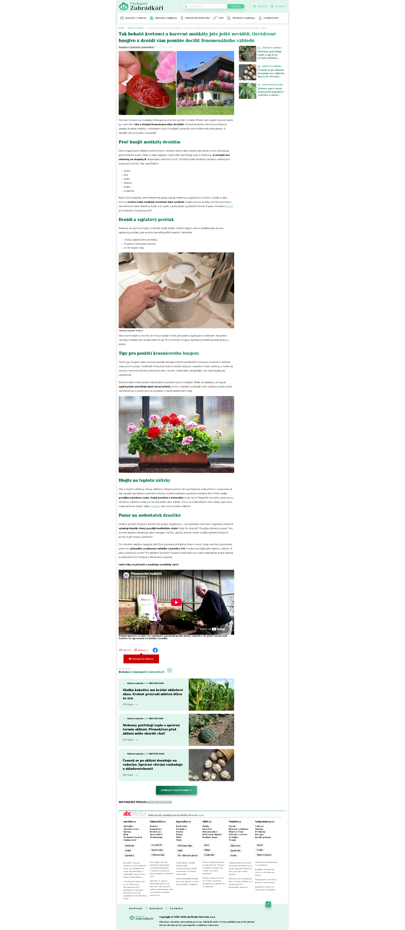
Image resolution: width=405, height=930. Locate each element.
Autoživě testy (131, 829)
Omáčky (259, 829)
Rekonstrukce (210, 832)
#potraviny (157, 850)
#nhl (180, 850)
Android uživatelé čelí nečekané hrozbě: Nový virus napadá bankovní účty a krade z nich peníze (240, 868)
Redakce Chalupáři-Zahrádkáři (136, 47)
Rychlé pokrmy (263, 837)
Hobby (205, 826)
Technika (233, 837)
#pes (206, 845)
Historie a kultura (238, 829)
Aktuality (128, 826)
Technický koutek (132, 837)
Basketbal (181, 826)
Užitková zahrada (243, 18)
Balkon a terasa (136, 18)
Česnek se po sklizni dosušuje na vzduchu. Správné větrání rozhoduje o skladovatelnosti (153, 765)
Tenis (179, 840)
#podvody (235, 850)
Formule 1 (181, 829)
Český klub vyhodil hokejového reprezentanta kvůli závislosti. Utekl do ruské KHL (186, 868)
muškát (167, 802)
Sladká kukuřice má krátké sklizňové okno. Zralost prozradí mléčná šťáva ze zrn (153, 694)
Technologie (156, 837)
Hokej (179, 834)
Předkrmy (260, 832)
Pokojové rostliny (197, 18)
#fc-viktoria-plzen (187, 855)
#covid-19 (156, 845)
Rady (125, 834)
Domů (121, 28)
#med (259, 845)
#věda (233, 855)
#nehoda (129, 845)
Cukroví (259, 826)
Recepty (259, 834)
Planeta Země (236, 832)
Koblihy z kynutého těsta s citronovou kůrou (264, 872)
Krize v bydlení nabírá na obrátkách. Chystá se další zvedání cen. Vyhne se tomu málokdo (213, 868)
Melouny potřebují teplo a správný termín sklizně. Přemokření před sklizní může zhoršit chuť (151, 729)
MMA (178, 837)
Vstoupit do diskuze (142, 659)
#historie (235, 845)
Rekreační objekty (212, 834)
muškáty (155, 506)
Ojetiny (127, 832)
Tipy (221, 18)
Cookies (176, 908)
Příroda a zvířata (238, 834)
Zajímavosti (271, 18)
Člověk (232, 826)
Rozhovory (155, 832)
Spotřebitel (156, 834)
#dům (207, 850)
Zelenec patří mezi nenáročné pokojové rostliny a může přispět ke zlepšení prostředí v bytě (271, 95)
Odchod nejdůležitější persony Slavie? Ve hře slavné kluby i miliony (187, 881)
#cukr (260, 850)
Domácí (154, 826)
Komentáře (156, 829)
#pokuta (129, 855)
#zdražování (157, 855)
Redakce (156, 908)
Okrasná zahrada (166, 18)
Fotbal (179, 832)
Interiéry (207, 829)
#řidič (128, 850)
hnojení (159, 802)
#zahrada (209, 855)
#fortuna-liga (185, 845)
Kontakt (136, 908)
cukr (151, 802)
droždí (229, 206)
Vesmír (232, 840)
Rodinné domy (209, 837)
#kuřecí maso (264, 855)
